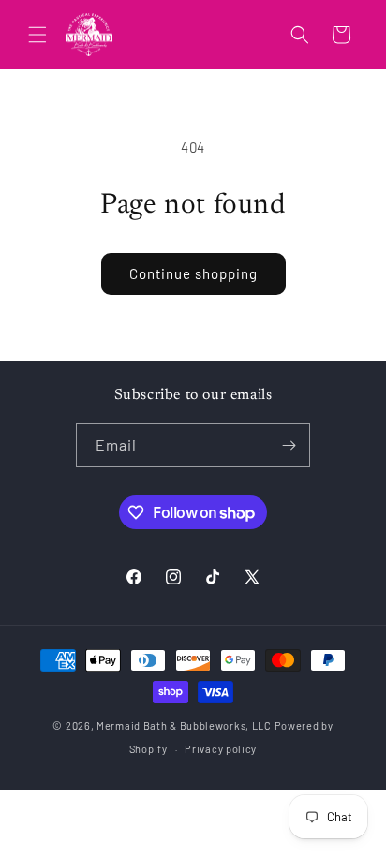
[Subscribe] (288, 445)
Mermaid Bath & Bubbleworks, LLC (184, 725)
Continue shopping (193, 273)
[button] (37, 34)
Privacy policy (221, 749)
